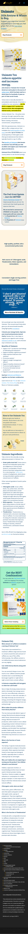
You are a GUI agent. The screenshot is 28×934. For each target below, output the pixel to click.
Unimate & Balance (8, 855)
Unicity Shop (6, 853)
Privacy (19, 929)
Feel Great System (10, 158)
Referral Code (7, 888)
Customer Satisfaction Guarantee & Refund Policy (14, 890)
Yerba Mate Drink (9, 851)
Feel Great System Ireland (9, 880)
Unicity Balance (7, 848)
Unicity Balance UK (10, 874)
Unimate (18, 220)
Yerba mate (19, 472)
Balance (11, 160)
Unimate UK (8, 875)
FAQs (14, 381)
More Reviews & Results (14, 312)
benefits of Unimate (10, 142)
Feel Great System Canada (9, 865)
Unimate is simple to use (9, 340)
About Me (6, 860)
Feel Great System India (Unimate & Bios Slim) (13, 868)
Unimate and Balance (14, 375)
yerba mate (5, 92)
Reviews (5, 856)
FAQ (5, 858)
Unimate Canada (9, 866)
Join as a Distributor (8, 883)
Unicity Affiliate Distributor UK (12, 872)
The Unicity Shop (12, 383)
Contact (5, 863)
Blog (5, 861)
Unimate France (9, 886)
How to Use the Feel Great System (13, 847)
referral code (7, 534)
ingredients (16, 328)
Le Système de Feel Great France (11, 885)
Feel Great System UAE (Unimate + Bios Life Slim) (14, 882)
